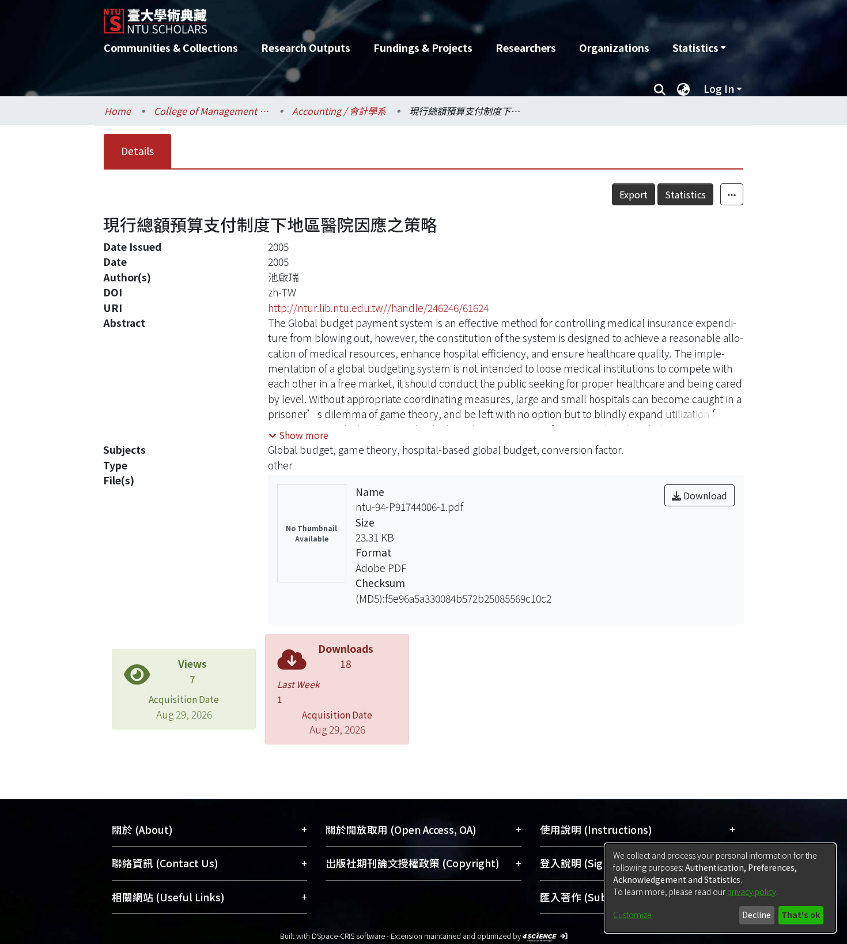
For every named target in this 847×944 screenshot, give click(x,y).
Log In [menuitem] (719, 88)
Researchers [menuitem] (526, 47)
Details (137, 151)
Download (704, 495)
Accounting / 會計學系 (339, 111)
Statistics (685, 194)
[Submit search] (659, 89)
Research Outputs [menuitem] (305, 47)
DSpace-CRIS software (348, 935)
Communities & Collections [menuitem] (171, 47)
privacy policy (751, 891)
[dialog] (720, 888)
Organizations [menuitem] (614, 47)
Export (633, 194)
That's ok (800, 914)
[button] (298, 434)
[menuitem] (698, 47)
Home (117, 111)
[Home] (361, 16)
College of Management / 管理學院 (211, 111)
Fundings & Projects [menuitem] (422, 47)
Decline (756, 914)
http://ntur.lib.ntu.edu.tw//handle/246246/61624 (378, 307)
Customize (632, 914)
